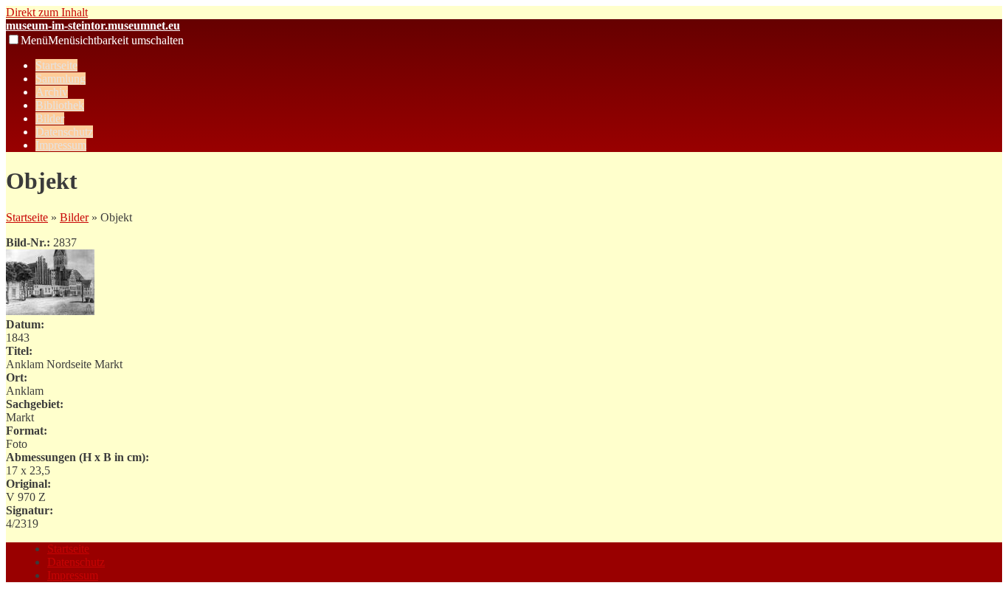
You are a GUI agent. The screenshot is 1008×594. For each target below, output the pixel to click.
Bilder (49, 118)
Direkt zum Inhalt (47, 12)
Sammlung (60, 78)
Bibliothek (59, 105)
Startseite (56, 65)
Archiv (51, 92)
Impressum (60, 145)
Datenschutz (64, 131)
